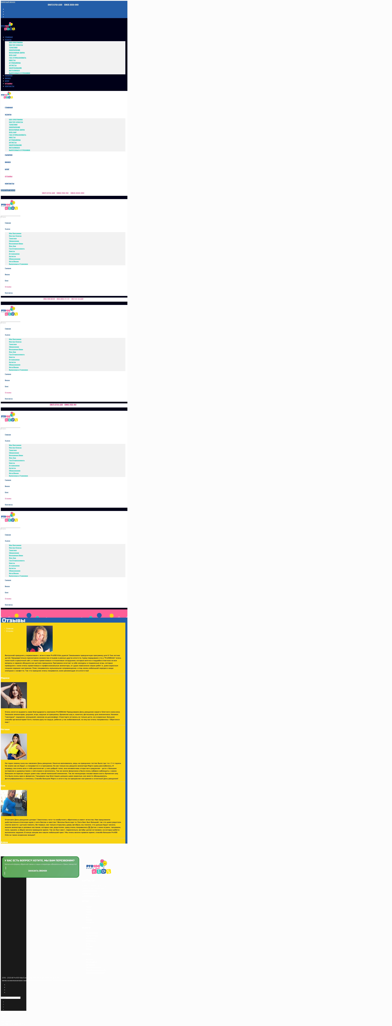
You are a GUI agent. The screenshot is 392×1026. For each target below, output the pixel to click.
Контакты (90, 922)
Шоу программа (92, 933)
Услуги (88, 909)
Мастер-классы (92, 936)
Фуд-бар (89, 946)
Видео (88, 914)
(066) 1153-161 (62, 193)
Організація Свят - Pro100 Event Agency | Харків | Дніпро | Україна (60, 980)
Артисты (89, 959)
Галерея (89, 912)
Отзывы (9, 631)
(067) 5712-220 (55, 5)
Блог (87, 917)
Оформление (91, 941)
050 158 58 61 (49, 299)
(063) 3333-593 (71, 5)
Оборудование (91, 962)
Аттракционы (91, 938)
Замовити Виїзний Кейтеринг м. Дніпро (33, 980)
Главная (9, 628)
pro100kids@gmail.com (91, 896)
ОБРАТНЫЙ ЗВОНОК (8, 2)
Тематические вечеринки (96, 970)
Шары (88, 943)
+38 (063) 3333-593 (90, 893)
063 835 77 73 (63, 299)
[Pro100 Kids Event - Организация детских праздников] (8, 30)
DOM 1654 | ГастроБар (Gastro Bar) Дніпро (12, 980)
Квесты (89, 949)
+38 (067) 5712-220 (89, 891)
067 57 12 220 (77, 299)
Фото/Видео (90, 965)
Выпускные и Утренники (95, 973)
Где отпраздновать (93, 967)
